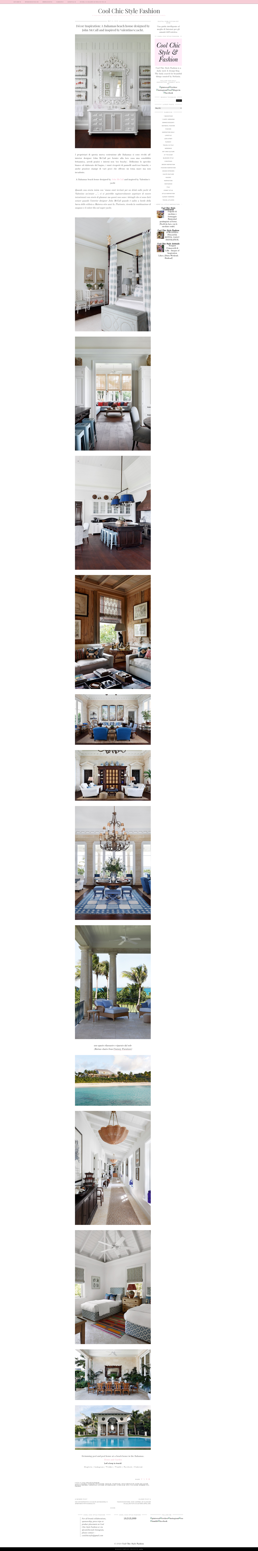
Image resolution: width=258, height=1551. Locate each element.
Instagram (99, 1467)
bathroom (91, 1483)
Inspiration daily (168, 132)
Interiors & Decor (32, 2)
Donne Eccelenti (168, 122)
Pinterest (138, 1467)
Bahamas (84, 1483)
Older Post (134, 1501)
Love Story (168, 138)
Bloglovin (88, 1467)
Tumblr (118, 1467)
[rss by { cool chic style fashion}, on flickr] (169, 90)
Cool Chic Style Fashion (129, 11)
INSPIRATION (47, 2)
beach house (99, 1483)
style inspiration (168, 193)
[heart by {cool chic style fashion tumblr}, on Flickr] (175, 90)
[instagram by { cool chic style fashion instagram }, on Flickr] (161, 90)
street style (168, 190)
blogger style (168, 158)
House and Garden (113, 1460)
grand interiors (168, 171)
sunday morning (168, 197)
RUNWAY (168, 142)
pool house (134, 1485)
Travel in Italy (168, 145)
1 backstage (168, 116)
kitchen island (110, 1485)
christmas (168, 161)
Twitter (109, 1467)
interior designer (81, 1485)
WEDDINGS (168, 148)
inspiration (168, 180)
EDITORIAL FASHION (168, 125)
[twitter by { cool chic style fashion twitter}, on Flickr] (173, 87)
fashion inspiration (168, 167)
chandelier (116, 1483)
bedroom (108, 1483)
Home (112, 1508)
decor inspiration (127, 1483)
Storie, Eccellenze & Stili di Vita (92, 2)
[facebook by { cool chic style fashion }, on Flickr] (168, 93)
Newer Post (91, 1501)
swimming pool (144, 1485)
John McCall (118, 179)
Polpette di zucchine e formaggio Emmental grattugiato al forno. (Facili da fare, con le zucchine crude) (168, 219)
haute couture (168, 174)
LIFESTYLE (71, 2)
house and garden (141, 1483)
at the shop (168, 155)
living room (121, 1485)
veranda (78, 1486)
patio (128, 1485)
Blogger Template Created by (129, 1549)
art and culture (168, 151)
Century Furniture (122, 1049)
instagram (168, 184)
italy (168, 187)
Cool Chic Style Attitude (168, 244)
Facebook (128, 1467)
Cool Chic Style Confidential (168, 209)
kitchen (101, 1485)
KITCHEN (16, 2)
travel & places (168, 200)
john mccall (93, 1485)
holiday (168, 177)
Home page (6, 2)
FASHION (59, 2)
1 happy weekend (168, 119)
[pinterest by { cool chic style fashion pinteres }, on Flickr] (164, 87)
